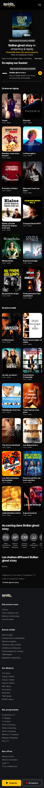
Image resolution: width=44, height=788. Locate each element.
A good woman (30, 513)
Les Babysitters (30, 445)
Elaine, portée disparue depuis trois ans (9, 225)
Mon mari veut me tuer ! (31, 189)
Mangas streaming (9, 738)
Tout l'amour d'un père (31, 411)
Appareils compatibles (11, 658)
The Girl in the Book (11, 445)
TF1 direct (6, 673)
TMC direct (6, 696)
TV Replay (6, 718)
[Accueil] (9, 4)
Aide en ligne (7, 635)
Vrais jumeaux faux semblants (32, 295)
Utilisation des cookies (11, 644)
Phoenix (26, 120)
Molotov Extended (10, 760)
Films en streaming (18, 55)
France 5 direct (8, 683)
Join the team (8, 619)
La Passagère (29, 153)
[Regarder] (40, 73)
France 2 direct (8, 676)
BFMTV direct (8, 699)
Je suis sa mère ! (9, 375)
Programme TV (8, 715)
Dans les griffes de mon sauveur (32, 479)
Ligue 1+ (5, 763)
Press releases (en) (10, 613)
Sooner (4, 566)
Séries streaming (9, 728)
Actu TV (5, 741)
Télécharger (7, 654)
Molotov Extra (8, 756)
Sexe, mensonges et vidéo (32, 341)
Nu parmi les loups (10, 294)
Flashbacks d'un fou (11, 410)
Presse (5, 609)
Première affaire (10, 188)
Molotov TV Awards (10, 734)
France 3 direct (8, 680)
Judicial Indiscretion (11, 513)
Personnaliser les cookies (12, 651)
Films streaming (8, 724)
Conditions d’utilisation (11, 648)
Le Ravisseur (8, 340)
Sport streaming (9, 731)
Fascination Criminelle (28, 376)
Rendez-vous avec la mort (10, 154)
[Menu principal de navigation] (39, 4)
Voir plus (38, 58)
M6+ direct (6, 686)
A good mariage (30, 261)
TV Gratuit (6, 721)
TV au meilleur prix (9, 766)
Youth (4, 120)
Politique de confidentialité (13, 638)
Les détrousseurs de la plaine (10, 479)
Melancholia (7, 261)
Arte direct (6, 689)
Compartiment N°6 (32, 223)
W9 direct (6, 693)
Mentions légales (9, 641)
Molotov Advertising (10, 616)
